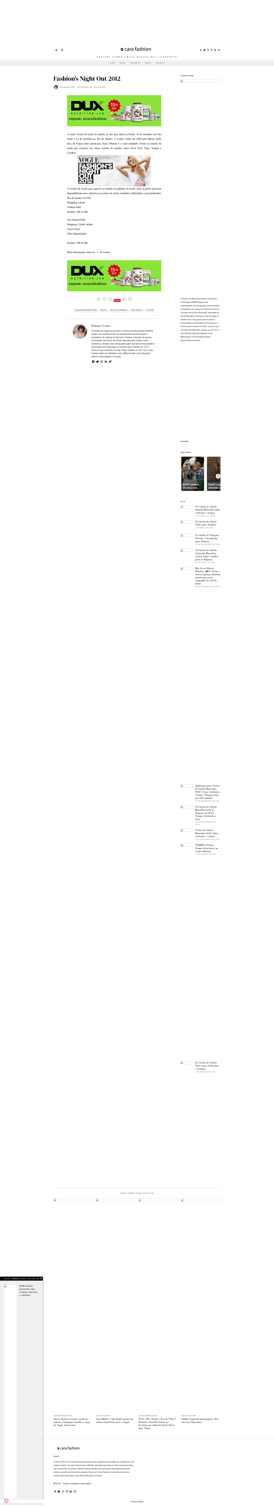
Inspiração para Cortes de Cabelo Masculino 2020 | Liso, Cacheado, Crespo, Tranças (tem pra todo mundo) (207, 792)
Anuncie (160, 63)
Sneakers (135, 63)
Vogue (149, 310)
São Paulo (136, 310)
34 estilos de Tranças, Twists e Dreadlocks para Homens (207, 538)
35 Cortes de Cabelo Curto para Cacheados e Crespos (207, 1066)
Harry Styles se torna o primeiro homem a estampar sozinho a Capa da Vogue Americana (72, 1422)
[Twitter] (204, 50)
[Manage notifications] (6, 1500)
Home (112, 63)
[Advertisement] (85, 20)
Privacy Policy (137, 1501)
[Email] (218, 50)
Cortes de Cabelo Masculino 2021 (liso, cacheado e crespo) (206, 833)
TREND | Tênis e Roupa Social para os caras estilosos (206, 848)
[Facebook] (201, 50)
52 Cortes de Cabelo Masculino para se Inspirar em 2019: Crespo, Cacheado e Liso (206, 813)
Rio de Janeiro (119, 310)
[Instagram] (208, 50)
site (97, 252)
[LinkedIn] (215, 50)
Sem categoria (100, 87)
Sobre (148, 63)
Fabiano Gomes (100, 326)
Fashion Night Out (86, 310)
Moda (123, 63)
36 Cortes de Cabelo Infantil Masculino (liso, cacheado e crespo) (207, 510)
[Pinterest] (211, 50)
